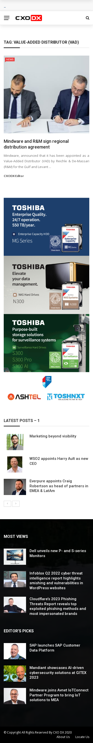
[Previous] (7, 504)
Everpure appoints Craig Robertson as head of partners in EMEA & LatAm (59, 486)
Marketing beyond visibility (53, 436)
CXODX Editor (14, 176)
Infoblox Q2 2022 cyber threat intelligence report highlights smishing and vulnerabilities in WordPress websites (56, 580)
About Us (63, 737)
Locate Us (82, 737)
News (9, 59)
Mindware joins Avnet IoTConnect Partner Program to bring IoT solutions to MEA (59, 695)
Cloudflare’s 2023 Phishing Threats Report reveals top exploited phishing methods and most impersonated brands (58, 606)
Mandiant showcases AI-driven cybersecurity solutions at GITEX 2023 (58, 672)
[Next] (16, 504)
